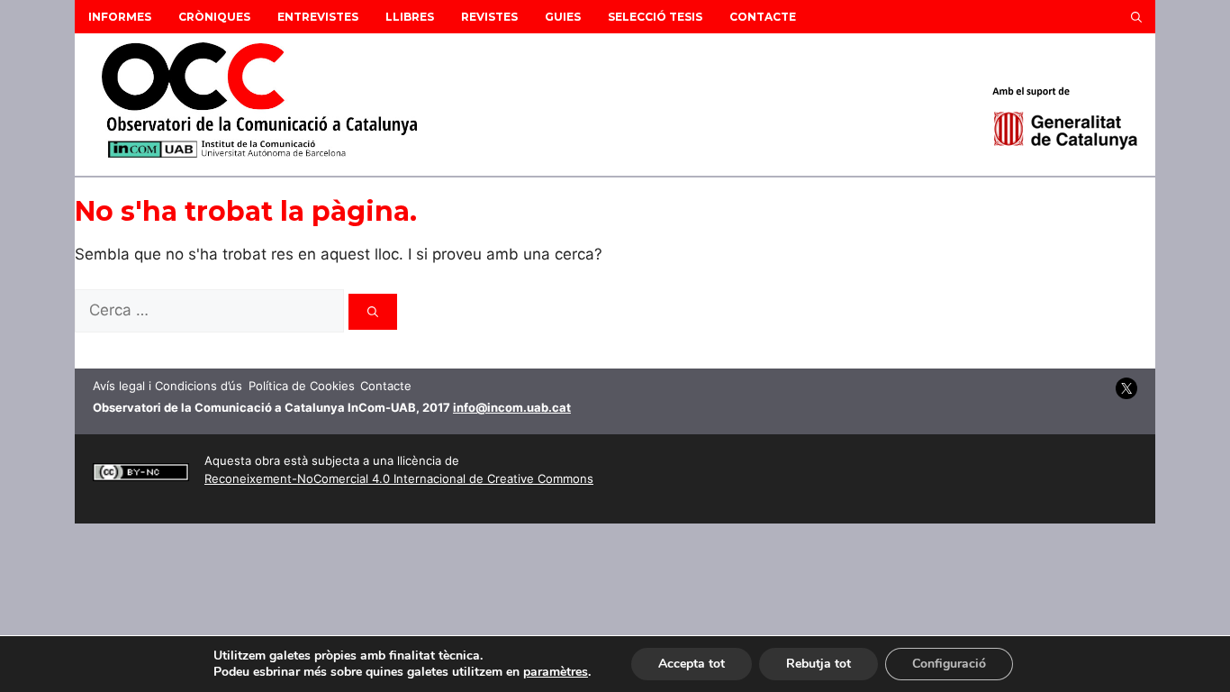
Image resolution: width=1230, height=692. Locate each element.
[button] (1136, 16)
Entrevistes (317, 16)
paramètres (555, 672)
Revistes (489, 16)
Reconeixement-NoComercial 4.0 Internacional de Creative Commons (398, 478)
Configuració (949, 663)
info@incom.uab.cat (512, 407)
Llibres (409, 16)
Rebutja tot (818, 663)
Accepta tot (691, 663)
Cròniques (214, 16)
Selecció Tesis (655, 16)
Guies (563, 16)
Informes (119, 16)
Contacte (762, 16)
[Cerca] (372, 312)
